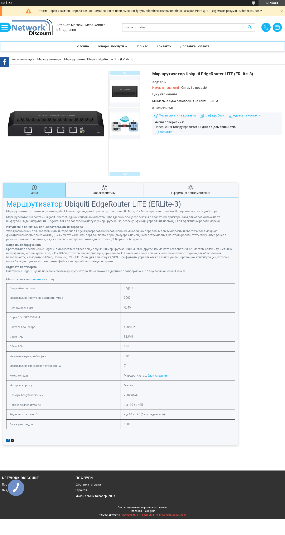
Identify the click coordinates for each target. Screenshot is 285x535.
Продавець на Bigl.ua (142, 511)
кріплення (36, 279)
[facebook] (8, 441)
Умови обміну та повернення (95, 496)
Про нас (141, 46)
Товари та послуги (21, 59)
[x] (12, 441)
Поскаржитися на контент (137, 514)
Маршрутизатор (34, 204)
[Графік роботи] (277, 27)
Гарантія (81, 490)
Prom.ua (162, 507)
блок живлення (158, 375)
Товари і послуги (110, 46)
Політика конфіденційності (171, 514)
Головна (82, 46)
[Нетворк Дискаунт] (32, 27)
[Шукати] (250, 27)
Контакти (164, 46)
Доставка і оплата (194, 46)
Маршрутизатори (49, 59)
